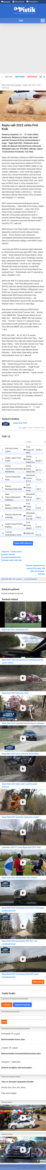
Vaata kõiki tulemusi (23, 543)
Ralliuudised (32, 77)
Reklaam (41, 1168)
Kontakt (35, 1168)
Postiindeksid (33, 2)
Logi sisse (7, 1005)
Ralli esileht (19, 77)
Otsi (4, 1022)
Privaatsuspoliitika (26, 1168)
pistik (24, 428)
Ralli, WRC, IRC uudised (11, 85)
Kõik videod (38, 982)
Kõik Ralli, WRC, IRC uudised (11, 579)
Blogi (18, 1168)
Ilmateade (6, 2)
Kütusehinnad (19, 2)
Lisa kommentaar (30, 579)
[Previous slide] (2, 77)
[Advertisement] (23, 48)
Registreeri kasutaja (22, 1005)
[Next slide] (44, 77)
